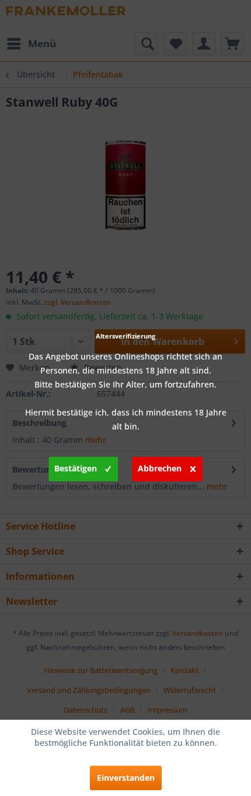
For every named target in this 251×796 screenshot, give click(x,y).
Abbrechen (160, 468)
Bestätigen (75, 468)
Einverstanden (126, 777)
